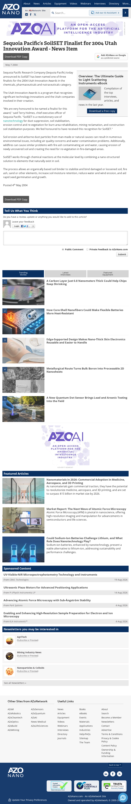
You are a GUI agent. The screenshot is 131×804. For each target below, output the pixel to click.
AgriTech (22, 636)
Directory (62, 734)
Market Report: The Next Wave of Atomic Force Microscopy (86, 509)
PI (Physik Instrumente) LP (22, 592)
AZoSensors (37, 709)
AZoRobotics (14, 713)
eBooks (83, 713)
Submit (122, 254)
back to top (114, 765)
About (104, 709)
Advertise (106, 729)
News (60, 709)
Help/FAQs (85, 734)
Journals (62, 738)
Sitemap (83, 738)
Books (82, 709)
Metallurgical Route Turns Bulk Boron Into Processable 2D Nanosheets (85, 370)
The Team (84, 742)
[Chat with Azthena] (123, 797)
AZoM (11, 709)
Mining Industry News (29, 652)
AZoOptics (13, 721)
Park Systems (16, 605)
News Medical (38, 721)
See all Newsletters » (15, 682)
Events (82, 717)
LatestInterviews (65, 273)
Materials (84, 721)
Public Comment (74, 249)
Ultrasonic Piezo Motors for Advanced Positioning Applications (46, 587)
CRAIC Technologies (19, 579)
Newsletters (107, 721)
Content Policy (109, 745)
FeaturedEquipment (108, 273)
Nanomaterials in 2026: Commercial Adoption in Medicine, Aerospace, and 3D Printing (85, 481)
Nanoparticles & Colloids (30, 667)
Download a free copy (102, 111)
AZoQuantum (38, 713)
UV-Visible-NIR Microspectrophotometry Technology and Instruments (50, 574)
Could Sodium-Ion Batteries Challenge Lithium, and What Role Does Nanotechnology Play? (84, 539)
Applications (86, 725)
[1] (23, 291)
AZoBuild (12, 725)
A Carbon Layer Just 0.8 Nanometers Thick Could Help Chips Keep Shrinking (86, 282)
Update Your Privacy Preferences (29, 799)
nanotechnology (13, 121)
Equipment (63, 717)
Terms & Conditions (112, 734)
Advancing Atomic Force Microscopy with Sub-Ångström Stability (47, 600)
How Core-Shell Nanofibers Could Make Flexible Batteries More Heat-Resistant (84, 311)
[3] (23, 350)
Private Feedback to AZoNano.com (108, 249)
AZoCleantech (15, 717)
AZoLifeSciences (39, 725)
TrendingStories (23, 273)
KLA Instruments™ (18, 621)
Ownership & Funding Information (108, 753)
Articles (62, 713)
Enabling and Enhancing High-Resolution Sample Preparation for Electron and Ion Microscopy (58, 614)
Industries (84, 729)
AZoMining (13, 729)
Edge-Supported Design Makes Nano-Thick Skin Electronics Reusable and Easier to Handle (85, 340)
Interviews (63, 729)
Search (105, 713)
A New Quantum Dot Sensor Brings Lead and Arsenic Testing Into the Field (86, 399)
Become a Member (111, 717)
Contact (105, 725)
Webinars (63, 725)
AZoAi (34, 717)
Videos (61, 721)
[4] (23, 379)
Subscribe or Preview (28, 640)
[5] (23, 408)
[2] (23, 321)
